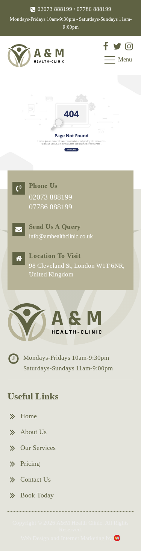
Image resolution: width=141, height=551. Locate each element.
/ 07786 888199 (91, 9)
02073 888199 (55, 9)
